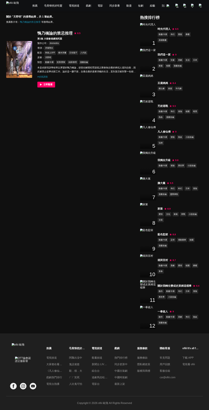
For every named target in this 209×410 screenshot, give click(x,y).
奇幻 (173, 34)
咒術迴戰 (163, 106)
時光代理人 (164, 28)
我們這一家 (164, 54)
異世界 (181, 165)
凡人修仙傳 (164, 131)
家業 (160, 208)
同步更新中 (121, 364)
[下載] (193, 6)
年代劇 (179, 88)
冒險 (180, 111)
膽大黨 (161, 183)
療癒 (188, 34)
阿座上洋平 (50, 53)
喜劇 (180, 60)
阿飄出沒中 (75, 357)
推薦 (49, 348)
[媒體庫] (185, 6)
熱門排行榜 (121, 357)
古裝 (161, 220)
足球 (173, 240)
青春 (161, 271)
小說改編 (189, 137)
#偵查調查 (42, 76)
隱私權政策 (143, 364)
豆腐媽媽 (163, 83)
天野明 (48, 57)
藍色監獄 (163, 234)
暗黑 (195, 111)
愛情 (161, 214)
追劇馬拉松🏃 (100, 377)
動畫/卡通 (49, 62)
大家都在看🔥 (54, 364)
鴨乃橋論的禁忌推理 (30, 22)
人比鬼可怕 (75, 384)
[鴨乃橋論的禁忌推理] (19, 59)
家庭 (161, 66)
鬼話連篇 (74, 364)
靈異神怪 (174, 194)
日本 (195, 60)
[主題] (201, 6)
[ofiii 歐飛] (14, 5)
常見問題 (165, 357)
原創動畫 (163, 40)
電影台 (96, 384)
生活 (188, 60)
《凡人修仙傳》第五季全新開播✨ (54, 370)
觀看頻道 (97, 357)
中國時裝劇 (121, 377)
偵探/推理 (72, 62)
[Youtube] (33, 386)
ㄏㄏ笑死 (74, 377)
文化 (168, 214)
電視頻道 (51, 357)
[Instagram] (23, 386)
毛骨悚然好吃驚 (77, 348)
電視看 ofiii (188, 364)
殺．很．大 (75, 370)
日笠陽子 (73, 53)
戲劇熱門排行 (54, 377)
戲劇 (117, 348)
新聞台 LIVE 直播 (100, 364)
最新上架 (119, 384)
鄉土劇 (162, 88)
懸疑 (180, 34)
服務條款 (142, 357)
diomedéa (54, 43)
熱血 (161, 117)
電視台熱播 (52, 384)
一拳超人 (163, 311)
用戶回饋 (165, 364)
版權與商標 (143, 370)
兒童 (173, 60)
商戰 (183, 214)
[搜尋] (177, 6)
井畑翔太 (49, 48)
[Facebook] (13, 386)
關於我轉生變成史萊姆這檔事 (175, 285)
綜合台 (96, 370)
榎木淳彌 (62, 53)
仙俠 (161, 143)
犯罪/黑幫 (61, 62)
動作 (161, 291)
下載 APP (188, 357)
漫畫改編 (84, 62)
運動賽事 (182, 240)
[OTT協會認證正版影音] (23, 367)
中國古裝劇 (121, 370)
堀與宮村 (163, 260)
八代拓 (83, 53)
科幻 (180, 188)
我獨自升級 (164, 160)
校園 (168, 66)
